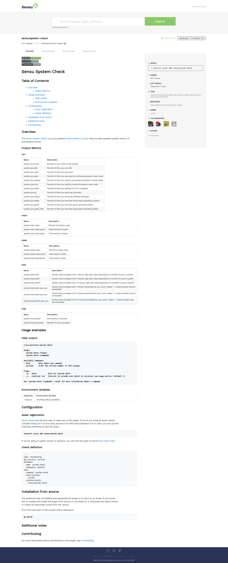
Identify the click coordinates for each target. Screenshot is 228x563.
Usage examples (36, 94)
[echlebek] (167, 125)
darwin (192, 95)
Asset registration (44, 109)
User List (123, 556)
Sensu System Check (36, 138)
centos (165, 95)
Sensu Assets (28, 420)
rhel (175, 95)
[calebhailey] (151, 125)
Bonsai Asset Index (105, 441)
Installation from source (40, 117)
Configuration (35, 106)
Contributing (34, 125)
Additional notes (36, 121)
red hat (158, 97)
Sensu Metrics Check (77, 138)
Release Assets (89, 51)
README (30, 51)
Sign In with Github (199, 7)
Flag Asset (155, 136)
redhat (186, 95)
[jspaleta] (159, 125)
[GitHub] (108, 551)
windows (154, 95)
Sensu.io (97, 556)
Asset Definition (48, 51)
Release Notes (69, 51)
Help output (41, 98)
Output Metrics (42, 90)
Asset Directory (110, 556)
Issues (131, 556)
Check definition (43, 113)
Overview (33, 87)
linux (160, 95)
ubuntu (180, 95)
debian (171, 95)
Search (160, 21)
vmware (165, 97)
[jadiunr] (175, 125)
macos (198, 95)
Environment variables (46, 102)
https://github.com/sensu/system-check (166, 105)
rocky (153, 97)
